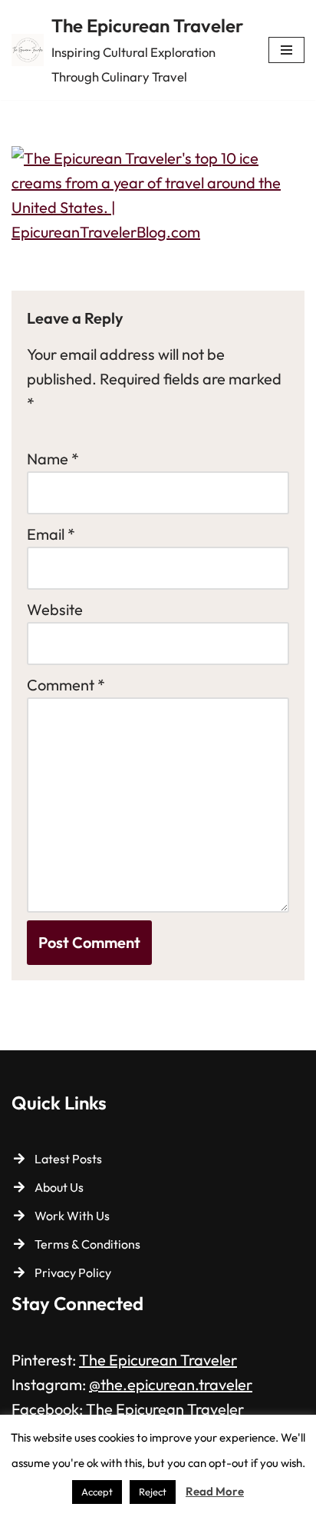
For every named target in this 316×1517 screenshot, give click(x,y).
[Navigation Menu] (286, 50)
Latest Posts (68, 1158)
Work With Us (72, 1215)
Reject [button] (152, 1491)
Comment (66, 684)
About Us (59, 1187)
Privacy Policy (73, 1272)
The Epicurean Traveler (158, 1359)
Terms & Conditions (87, 1244)
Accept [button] (97, 1491)
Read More (215, 1491)
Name (53, 458)
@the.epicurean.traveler (170, 1384)
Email (51, 534)
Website (55, 609)
